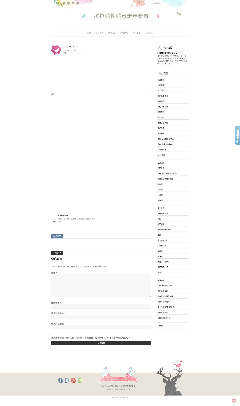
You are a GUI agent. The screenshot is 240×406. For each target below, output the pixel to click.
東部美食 (161, 133)
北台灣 (160, 184)
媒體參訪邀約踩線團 (165, 179)
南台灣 (160, 195)
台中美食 (161, 101)
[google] (73, 3)
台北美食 (161, 91)
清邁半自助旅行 (164, 262)
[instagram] (68, 3)
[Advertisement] (101, 73)
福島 (159, 235)
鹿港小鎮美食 (163, 123)
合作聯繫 (168, 63)
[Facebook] (63, 3)
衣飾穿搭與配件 (164, 302)
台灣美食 (112, 33)
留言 (54, 273)
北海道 (160, 256)
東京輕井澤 (162, 246)
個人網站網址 (57, 323)
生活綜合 (149, 33)
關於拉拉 (100, 33)
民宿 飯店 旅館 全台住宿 (167, 173)
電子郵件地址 (58, 313)
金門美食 (161, 85)
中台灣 (160, 190)
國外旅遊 (136, 33)
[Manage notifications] (234, 401)
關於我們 (115, 397)
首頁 (89, 33)
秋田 (159, 219)
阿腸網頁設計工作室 (122, 389)
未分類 (160, 326)
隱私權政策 (124, 397)
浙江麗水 (161, 224)
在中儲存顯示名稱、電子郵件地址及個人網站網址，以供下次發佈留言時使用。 (90, 337)
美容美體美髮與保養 (165, 296)
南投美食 (161, 112)
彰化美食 (161, 117)
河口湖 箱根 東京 (164, 229)
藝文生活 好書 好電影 (166, 307)
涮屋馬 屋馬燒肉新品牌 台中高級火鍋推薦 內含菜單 (76, 220)
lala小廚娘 (162, 155)
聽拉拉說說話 (163, 312)
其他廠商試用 (163, 291)
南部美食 (161, 128)
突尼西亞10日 (163, 267)
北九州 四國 (162, 240)
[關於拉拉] (167, 53)
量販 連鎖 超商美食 (165, 144)
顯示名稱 (56, 302)
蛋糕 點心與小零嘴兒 (166, 139)
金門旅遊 (161, 168)
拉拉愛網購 (162, 150)
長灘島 (160, 251)
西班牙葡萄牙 (163, 213)
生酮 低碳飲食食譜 (165, 286)
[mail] (77, 3)
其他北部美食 (163, 96)
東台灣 (160, 200)
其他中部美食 (163, 107)
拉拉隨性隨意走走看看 (121, 16)
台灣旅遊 (124, 33)
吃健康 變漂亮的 (164, 318)
